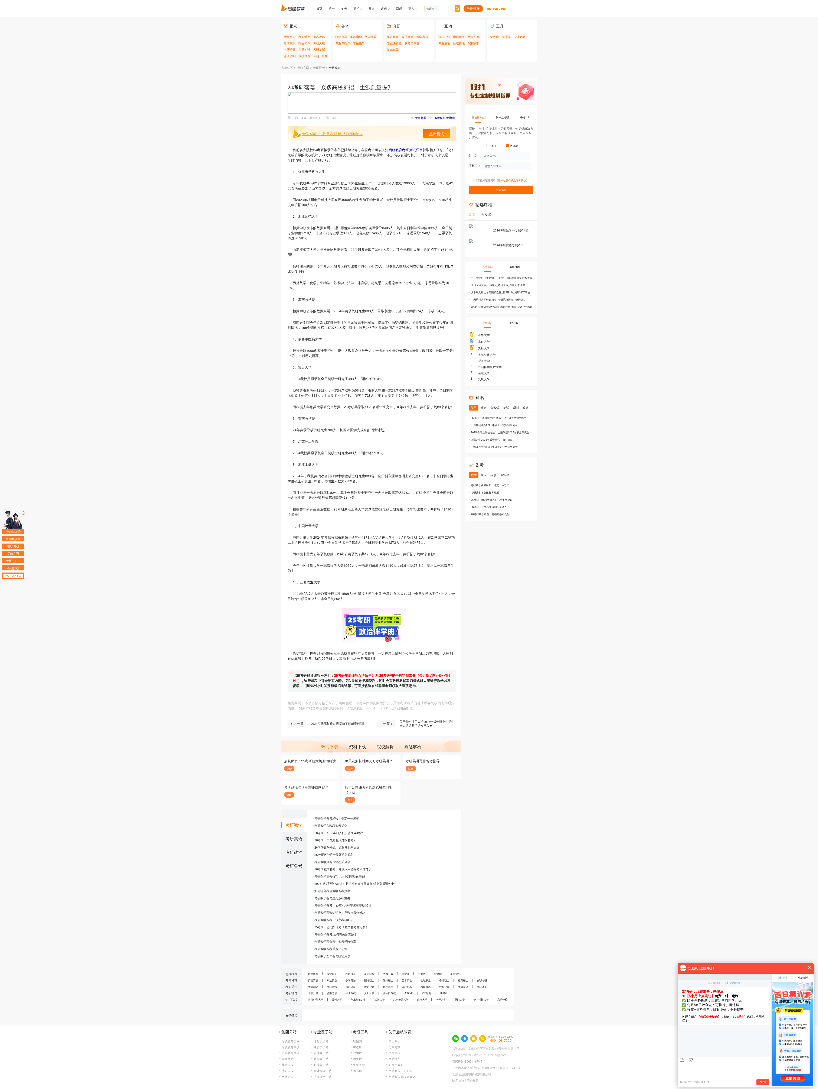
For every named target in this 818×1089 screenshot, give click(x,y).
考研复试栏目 (412, 149)
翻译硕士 (369, 980)
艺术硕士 (407, 980)
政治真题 (407, 37)
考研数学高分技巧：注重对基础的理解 (339, 876)
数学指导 (371, 37)
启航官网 (303, 67)
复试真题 (393, 49)
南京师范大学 (315, 999)
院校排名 (459, 43)
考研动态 (304, 37)
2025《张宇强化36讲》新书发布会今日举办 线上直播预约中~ (355, 883)
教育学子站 (321, 1059)
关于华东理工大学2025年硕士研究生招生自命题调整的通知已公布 (427, 723)
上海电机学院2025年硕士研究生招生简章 (494, 425)
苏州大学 (337, 999)
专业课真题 (394, 43)
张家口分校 (389, 993)
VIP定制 (426, 993)
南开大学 (441, 999)
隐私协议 (458, 1080)
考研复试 (319, 49)
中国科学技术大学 (490, 367)
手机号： (475, 165)
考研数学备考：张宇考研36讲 (334, 920)
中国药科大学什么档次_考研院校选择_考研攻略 (498, 299)
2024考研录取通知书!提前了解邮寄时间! (337, 723)
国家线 (405, 974)
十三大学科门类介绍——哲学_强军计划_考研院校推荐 (502, 277)
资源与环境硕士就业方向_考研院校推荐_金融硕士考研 (502, 306)
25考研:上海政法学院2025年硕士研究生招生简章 (498, 417)
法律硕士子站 (322, 1077)
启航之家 (288, 1077)
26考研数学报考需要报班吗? (333, 854)
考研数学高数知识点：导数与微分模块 (339, 912)
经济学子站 (321, 1047)
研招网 (357, 1041)
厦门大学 (460, 999)
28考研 (444, 993)
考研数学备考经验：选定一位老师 (336, 818)
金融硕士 (426, 980)
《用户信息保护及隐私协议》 (512, 180)
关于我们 (394, 1041)
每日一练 (444, 37)
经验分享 (474, 37)
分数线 (422, 974)
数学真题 (422, 37)
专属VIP (408, 993)
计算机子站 (321, 1041)
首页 (319, 8)
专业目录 (332, 974)
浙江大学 (484, 361)
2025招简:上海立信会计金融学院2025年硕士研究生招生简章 (502, 432)
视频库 (357, 1053)
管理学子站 (321, 1053)
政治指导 (341, 37)
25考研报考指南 (444, 118)
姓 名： (474, 155)
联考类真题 (412, 43)
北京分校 (313, 993)
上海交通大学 (487, 354)
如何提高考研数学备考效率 (332, 891)
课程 (384, 8)
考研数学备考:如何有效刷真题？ (335, 934)
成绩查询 (304, 56)
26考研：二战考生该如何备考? (334, 840)
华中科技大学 (481, 999)
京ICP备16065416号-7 (467, 1061)
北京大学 (484, 341)
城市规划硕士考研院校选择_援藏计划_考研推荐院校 (500, 292)
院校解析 (474, 43)
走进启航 (519, 37)
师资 (371, 8)
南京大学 (484, 373)
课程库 (357, 1047)
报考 (332, 8)
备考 (344, 8)
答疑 (324, 56)
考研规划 (455, 974)
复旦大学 (484, 348)
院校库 (494, 37)
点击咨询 (436, 133)
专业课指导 (342, 43)
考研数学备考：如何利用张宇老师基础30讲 (343, 905)
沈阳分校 (288, 1071)
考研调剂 (290, 56)
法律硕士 (388, 980)
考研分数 (290, 49)
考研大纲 (319, 43)
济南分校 (332, 993)
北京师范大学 (401, 999)
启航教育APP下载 (400, 1071)
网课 (399, 8)
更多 (411, 8)
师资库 (357, 1059)
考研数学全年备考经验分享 (332, 956)
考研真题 (426, 986)
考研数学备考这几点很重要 (332, 898)
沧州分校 (369, 993)
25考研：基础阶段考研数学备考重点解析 (341, 927)
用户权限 (473, 1080)
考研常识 (290, 37)
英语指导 (356, 37)
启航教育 (395, 149)
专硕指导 (359, 43)
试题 (316, 56)
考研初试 (304, 49)
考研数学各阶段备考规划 (330, 825)
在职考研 (482, 980)
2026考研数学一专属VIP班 (511, 230)
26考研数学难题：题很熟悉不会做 (337, 847)
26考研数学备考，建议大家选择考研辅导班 (343, 869)
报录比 (438, 974)
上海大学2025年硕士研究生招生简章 (492, 439)
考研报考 (319, 67)
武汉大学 (484, 379)
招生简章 (304, 43)
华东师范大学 (358, 999)
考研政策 (290, 43)
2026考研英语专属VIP (508, 245)
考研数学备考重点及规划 (330, 949)
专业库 (506, 37)
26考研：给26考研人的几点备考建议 (338, 833)
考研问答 (459, 37)
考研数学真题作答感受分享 (332, 862)
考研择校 (421, 118)
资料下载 (388, 974)
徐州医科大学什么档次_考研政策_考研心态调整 (498, 285)
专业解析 (444, 43)
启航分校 (502, 999)
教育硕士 (463, 980)
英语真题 (393, 37)
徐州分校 (351, 993)
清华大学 (484, 335)
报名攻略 (319, 37)
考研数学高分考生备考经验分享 (335, 941)
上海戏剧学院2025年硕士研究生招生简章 (494, 446)
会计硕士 (444, 980)
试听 (289, 768)
